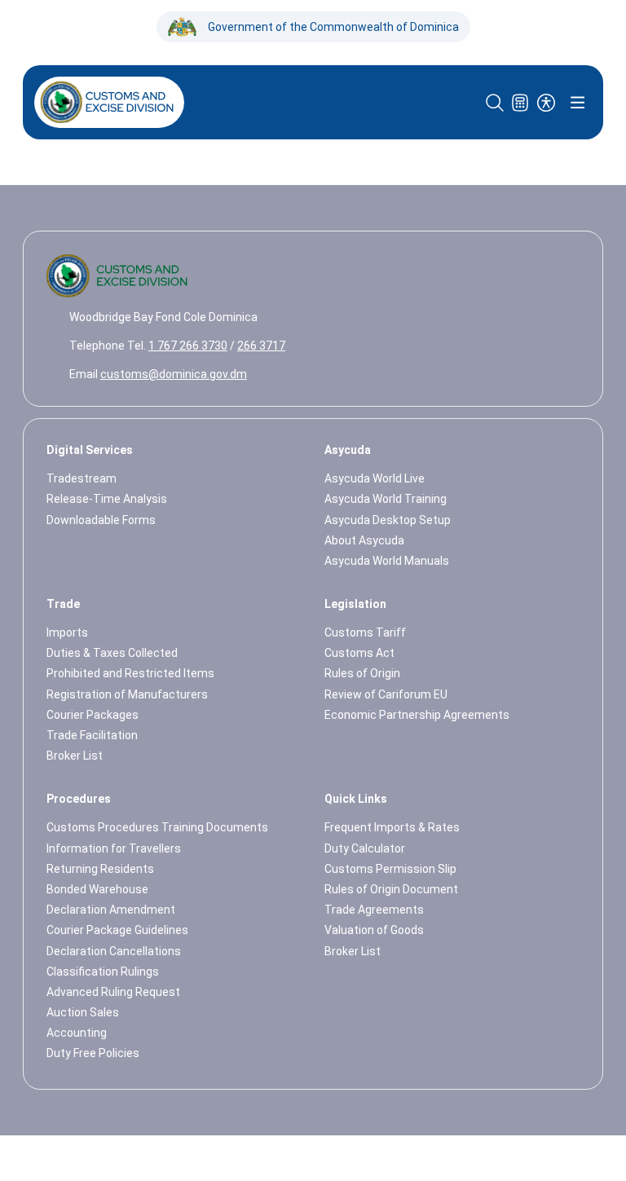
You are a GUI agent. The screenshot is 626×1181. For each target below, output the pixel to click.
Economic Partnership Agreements (416, 714)
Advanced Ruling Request (113, 991)
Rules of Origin (362, 673)
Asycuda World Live (374, 478)
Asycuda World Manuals (386, 560)
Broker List (74, 755)
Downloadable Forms (101, 520)
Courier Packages (92, 714)
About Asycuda (364, 540)
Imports (67, 632)
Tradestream (81, 478)
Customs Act (359, 652)
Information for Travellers (113, 848)
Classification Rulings (102, 971)
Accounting (76, 1032)
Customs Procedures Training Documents (157, 827)
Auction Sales (82, 1012)
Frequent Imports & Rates (392, 827)
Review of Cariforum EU (385, 694)
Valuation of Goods (374, 929)
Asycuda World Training (385, 498)
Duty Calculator (364, 848)
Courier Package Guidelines (117, 929)
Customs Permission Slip (390, 868)
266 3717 (261, 345)
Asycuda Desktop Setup (387, 520)
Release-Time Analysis (106, 498)
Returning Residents (100, 868)
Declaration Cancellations (113, 951)
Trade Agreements (374, 909)
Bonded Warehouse (97, 889)
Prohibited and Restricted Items (130, 673)
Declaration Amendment (110, 909)
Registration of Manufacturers (127, 694)
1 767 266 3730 (187, 345)
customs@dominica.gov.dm (173, 374)
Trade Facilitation (92, 735)
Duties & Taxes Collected (112, 652)
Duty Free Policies (92, 1053)
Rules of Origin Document (391, 889)
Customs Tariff (365, 632)
